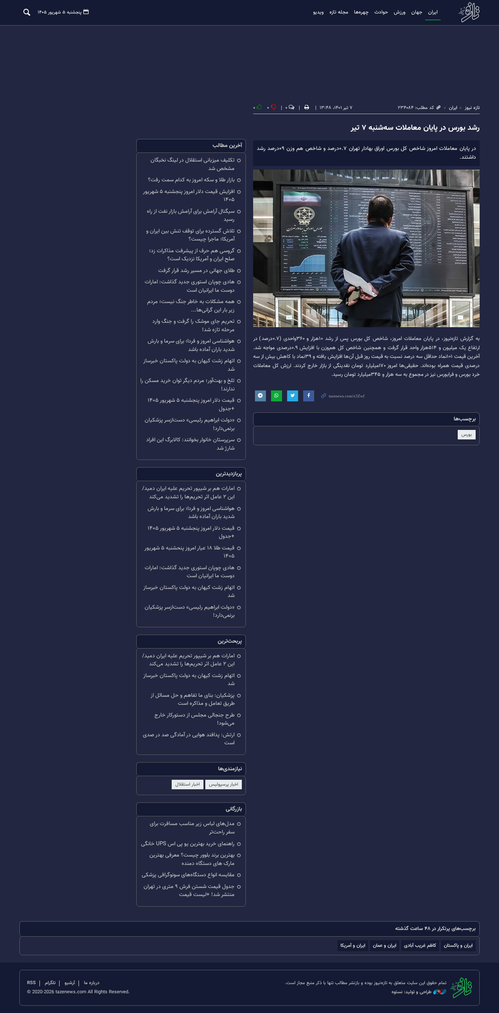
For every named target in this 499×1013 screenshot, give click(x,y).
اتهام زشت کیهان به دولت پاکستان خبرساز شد (189, 365)
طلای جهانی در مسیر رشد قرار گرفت (196, 271)
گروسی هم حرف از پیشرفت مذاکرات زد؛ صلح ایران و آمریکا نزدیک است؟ (192, 255)
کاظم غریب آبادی (420, 945)
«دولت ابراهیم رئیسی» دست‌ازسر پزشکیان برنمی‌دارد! (190, 424)
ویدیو (318, 12)
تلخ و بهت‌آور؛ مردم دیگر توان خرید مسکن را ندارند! (187, 385)
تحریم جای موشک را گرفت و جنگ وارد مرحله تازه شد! (193, 325)
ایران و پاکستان (458, 945)
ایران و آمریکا (352, 945)
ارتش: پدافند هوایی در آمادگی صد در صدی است (189, 739)
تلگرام (50, 983)
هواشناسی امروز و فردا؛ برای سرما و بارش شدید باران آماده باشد (191, 345)
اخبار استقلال (187, 784)
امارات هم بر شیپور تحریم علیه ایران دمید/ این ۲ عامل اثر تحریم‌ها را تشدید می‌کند (188, 492)
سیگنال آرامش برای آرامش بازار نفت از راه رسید (191, 215)
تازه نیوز (467, 12)
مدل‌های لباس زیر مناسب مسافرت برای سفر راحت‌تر (192, 828)
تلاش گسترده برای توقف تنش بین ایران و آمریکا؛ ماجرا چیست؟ (190, 235)
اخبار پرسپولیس (223, 784)
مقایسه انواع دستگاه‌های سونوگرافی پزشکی (188, 875)
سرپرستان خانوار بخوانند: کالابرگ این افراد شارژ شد (190, 444)
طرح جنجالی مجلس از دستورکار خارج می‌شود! (195, 719)
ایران (433, 12)
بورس (466, 434)
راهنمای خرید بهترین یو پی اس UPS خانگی (188, 844)
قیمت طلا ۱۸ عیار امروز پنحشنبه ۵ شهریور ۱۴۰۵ (189, 552)
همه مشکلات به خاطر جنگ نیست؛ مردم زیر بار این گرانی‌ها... (191, 306)
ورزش (399, 12)
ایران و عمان (384, 945)
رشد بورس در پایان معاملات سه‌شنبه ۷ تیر (415, 128)
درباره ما (91, 983)
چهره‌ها (361, 12)
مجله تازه (339, 12)
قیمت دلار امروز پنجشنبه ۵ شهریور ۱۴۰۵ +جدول (191, 404)
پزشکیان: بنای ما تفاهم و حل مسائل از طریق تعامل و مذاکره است (193, 699)
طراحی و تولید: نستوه (411, 992)
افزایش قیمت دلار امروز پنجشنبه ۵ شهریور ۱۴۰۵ (189, 196)
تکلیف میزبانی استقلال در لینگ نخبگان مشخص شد (193, 164)
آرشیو (70, 983)
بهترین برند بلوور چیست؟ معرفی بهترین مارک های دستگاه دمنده (192, 859)
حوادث (381, 12)
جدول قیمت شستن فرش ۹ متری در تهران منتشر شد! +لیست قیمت (189, 890)
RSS (31, 983)
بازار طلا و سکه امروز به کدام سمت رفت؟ (191, 180)
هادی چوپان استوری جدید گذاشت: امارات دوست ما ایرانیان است (190, 286)
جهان (416, 12)
